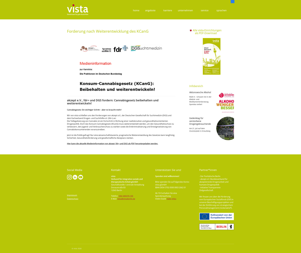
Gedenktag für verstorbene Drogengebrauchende (200, 121)
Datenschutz (72, 198)
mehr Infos (171, 198)
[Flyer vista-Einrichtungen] (211, 56)
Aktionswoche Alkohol (200, 92)
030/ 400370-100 (126, 196)
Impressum (72, 195)
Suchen (233, 6)
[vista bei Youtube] (75, 177)
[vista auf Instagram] (69, 177)
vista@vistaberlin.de (126, 198)
